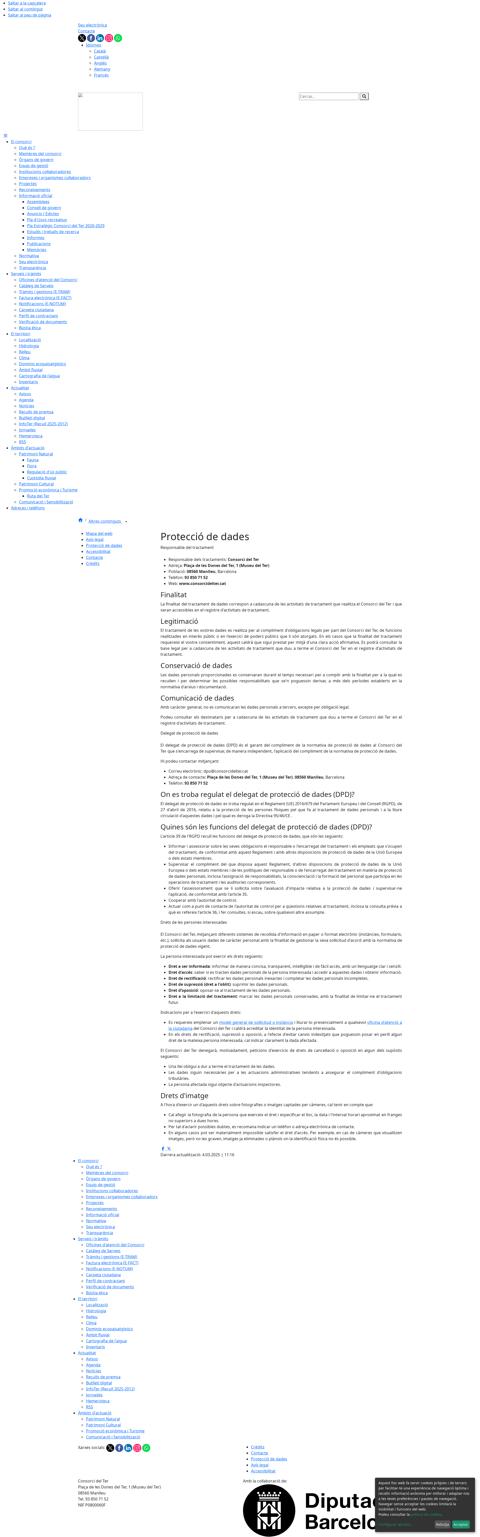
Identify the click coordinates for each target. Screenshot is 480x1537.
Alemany (102, 69)
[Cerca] (364, 96)
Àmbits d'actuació (95, 1413)
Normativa (96, 1220)
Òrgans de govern (103, 1178)
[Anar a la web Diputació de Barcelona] (322, 1510)
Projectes (95, 1202)
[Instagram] (109, 37)
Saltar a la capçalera (27, 3)
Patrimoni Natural (103, 1419)
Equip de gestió (100, 1184)
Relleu (92, 1317)
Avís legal (95, 539)
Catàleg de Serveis (103, 1251)
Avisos (92, 1359)
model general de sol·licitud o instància (256, 1022)
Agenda (93, 1365)
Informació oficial (102, 1214)
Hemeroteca (98, 1401)
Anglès (100, 63)
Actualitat (87, 1353)
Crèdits (93, 563)
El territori (87, 1299)
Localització (97, 1305)
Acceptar (461, 1524)
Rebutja (442, 1524)
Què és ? (94, 1166)
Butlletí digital (99, 1383)
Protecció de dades (104, 545)
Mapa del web (99, 533)
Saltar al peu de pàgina (29, 15)
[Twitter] (82, 37)
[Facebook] (91, 37)
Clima (91, 1323)
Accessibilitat (98, 551)
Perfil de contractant (105, 1281)
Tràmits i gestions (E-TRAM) (111, 1257)
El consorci (88, 1160)
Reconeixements (101, 1208)
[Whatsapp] (118, 37)
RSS (89, 1407)
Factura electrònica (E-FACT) (112, 1263)
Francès (101, 75)
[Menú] (5, 135)
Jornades (94, 1395)
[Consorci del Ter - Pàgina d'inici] (110, 111)
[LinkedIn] (100, 37)
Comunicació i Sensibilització (113, 1437)
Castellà (101, 57)
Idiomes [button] (93, 45)
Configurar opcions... (396, 1524)
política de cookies (426, 1514)
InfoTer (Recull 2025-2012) (110, 1389)
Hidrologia (96, 1311)
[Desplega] (126, 521)
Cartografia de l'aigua (106, 1341)
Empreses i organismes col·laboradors (122, 1196)
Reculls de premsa (103, 1377)
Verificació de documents (110, 1287)
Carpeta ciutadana (103, 1275)
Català (100, 51)
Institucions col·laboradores (112, 1190)
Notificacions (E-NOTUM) (109, 1269)
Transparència (99, 1233)
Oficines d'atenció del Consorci (115, 1245)
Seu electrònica (92, 25)
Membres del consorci (107, 1172)
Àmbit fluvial (98, 1335)
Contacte (86, 31)
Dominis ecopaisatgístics (109, 1329)
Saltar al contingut (25, 9)
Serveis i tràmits (93, 1239)
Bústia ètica (97, 1293)
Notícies (93, 1371)
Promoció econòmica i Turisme (115, 1431)
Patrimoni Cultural (103, 1425)
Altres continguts (105, 521)
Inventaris (95, 1347)
